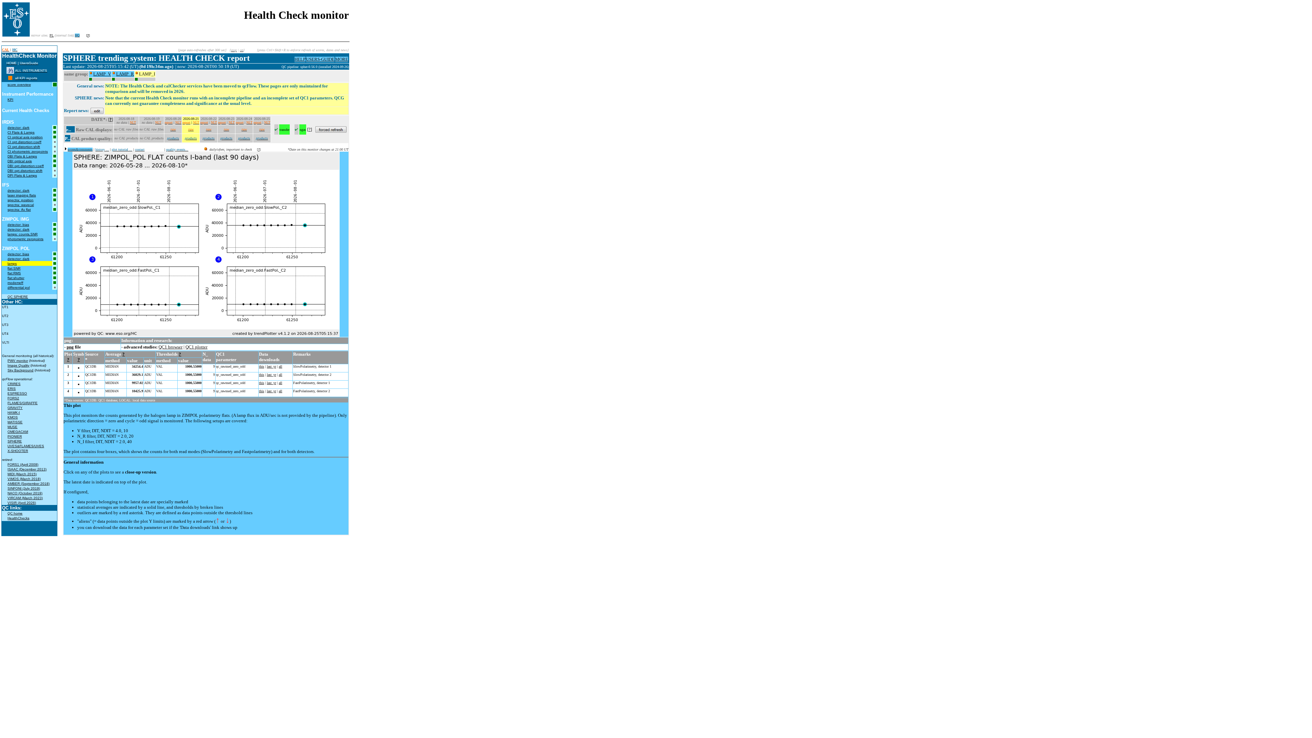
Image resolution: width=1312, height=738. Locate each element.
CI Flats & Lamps (21, 132)
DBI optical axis (20, 161)
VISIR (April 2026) (22, 503)
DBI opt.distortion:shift (25, 171)
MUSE (12, 427)
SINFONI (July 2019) (24, 488)
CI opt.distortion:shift (24, 147)
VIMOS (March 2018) (24, 479)
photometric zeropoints (25, 239)
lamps (12, 263)
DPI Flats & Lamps (22, 175)
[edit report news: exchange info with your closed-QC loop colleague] (97, 110)
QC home (15, 513)
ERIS (12, 389)
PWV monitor (18, 361)
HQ (77, 35)
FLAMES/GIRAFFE (23, 403)
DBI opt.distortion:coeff (26, 166)
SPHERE (15, 441)
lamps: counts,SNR (23, 234)
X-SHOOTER (18, 451)
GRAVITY (15, 408)
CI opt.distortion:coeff (24, 142)
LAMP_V (102, 74)
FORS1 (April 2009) (23, 464)
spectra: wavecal (21, 205)
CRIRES (14, 384)
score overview (19, 84)
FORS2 (13, 398)
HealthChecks (18, 518)
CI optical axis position (25, 137)
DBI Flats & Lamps (22, 156)
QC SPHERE (18, 297)
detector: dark (18, 127)
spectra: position (20, 200)
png (70, 347)
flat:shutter (16, 278)
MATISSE (15, 422)
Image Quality (18, 365)
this (261, 366)
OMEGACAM (18, 432)
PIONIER (15, 436)
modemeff (15, 283)
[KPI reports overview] (10, 78)
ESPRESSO (17, 393)
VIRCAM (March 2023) (25, 498)
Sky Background (20, 370)
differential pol (19, 287)
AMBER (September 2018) (29, 484)
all (280, 366)
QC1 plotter (196, 347)
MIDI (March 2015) (22, 474)
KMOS (13, 417)
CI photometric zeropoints (28, 151)
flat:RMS (14, 273)
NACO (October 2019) (25, 493)
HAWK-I (14, 412)
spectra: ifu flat (19, 209)
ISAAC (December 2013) (27, 469)
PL (52, 35)
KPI (10, 99)
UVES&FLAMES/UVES (26, 446)
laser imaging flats (22, 195)
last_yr (271, 366)
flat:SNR (14, 268)
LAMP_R (125, 74)
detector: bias (18, 225)
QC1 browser (170, 347)
